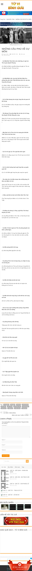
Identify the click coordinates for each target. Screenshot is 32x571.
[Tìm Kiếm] (27, 461)
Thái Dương (26, 406)
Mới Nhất (3, 467)
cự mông (6, 404)
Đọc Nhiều (10, 467)
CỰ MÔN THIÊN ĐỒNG (9, 412)
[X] (31, 558)
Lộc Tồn (10, 406)
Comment (4, 425)
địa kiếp (13, 404)
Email (3, 444)
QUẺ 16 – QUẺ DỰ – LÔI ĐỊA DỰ (11, 494)
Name (3, 439)
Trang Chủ (2, 19)
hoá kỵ (18, 404)
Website (4, 450)
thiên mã (24, 408)
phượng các (17, 406)
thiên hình (17, 408)
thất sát (4, 408)
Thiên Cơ (10, 408)
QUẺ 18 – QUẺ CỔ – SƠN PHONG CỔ (19, 483)
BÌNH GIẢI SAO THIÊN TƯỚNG (20, 415)
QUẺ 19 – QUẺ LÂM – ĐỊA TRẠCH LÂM (19, 477)
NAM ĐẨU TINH (10, 19)
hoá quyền (25, 404)
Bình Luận (23, 54)
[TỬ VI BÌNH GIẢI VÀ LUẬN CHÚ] (16, 5)
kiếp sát (3, 406)
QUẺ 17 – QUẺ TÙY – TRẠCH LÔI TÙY (12, 490)
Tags (23, 467)
